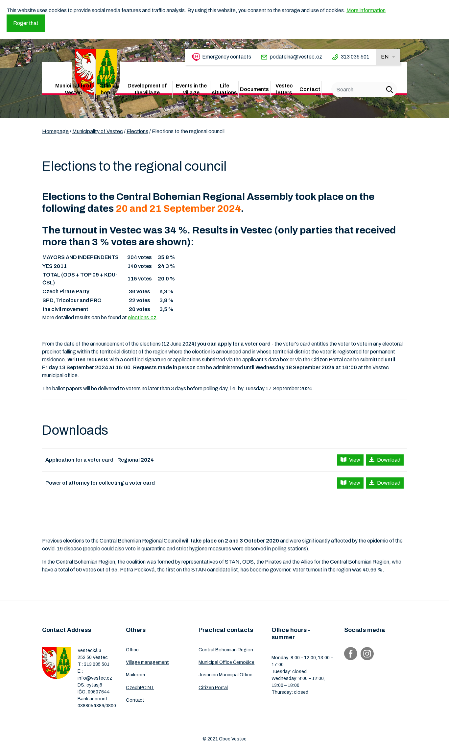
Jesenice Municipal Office (225, 674)
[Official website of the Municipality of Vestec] (96, 72)
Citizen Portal (213, 687)
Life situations (224, 89)
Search (389, 89)
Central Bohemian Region (226, 649)
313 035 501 (355, 57)
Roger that (25, 23)
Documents (254, 89)
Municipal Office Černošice (226, 662)
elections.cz (142, 317)
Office (132, 649)
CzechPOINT (140, 687)
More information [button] (366, 10)
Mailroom (135, 674)
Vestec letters (284, 89)
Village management (147, 662)
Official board (108, 89)
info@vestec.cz (95, 678)
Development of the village (147, 89)
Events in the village (191, 89)
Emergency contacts (226, 57)
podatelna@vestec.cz (296, 57)
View (354, 460)
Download (388, 460)
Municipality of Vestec (73, 89)
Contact (309, 89)
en (385, 57)
